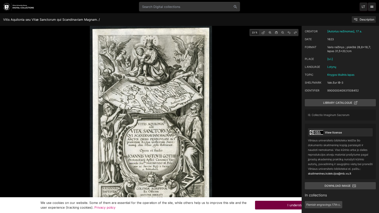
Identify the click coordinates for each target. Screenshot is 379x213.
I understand (296, 205)
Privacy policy (104, 207)
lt (363, 7)
